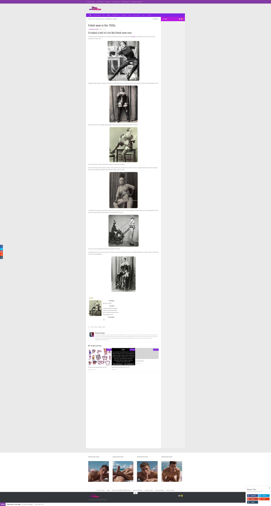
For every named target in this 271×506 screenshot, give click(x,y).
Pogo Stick (107, 1)
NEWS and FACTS (100, 19)
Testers (149, 15)
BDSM (108, 15)
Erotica (129, 15)
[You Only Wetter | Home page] (95, 8)
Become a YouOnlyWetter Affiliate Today (121, 490)
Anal (104, 15)
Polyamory (124, 15)
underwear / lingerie (111, 19)
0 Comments (155, 19)
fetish (93, 19)
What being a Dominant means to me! (120, 367)
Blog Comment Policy (137, 490)
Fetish (96, 327)
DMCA (108, 490)
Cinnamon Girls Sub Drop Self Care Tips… (97, 367)
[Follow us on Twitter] (180, 19)
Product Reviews (125, 1)
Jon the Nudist (100, 1)
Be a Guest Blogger (159, 490)
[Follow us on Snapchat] (182, 19)
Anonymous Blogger (94, 29)
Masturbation (136, 15)
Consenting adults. (139, 361)
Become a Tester (149, 490)
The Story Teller (115, 1)
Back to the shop (101, 490)
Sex (143, 15)
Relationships (115, 15)
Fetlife (103, 327)
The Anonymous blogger (136, 1)
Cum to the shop (91, 1)
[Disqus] (123, 392)
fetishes (99, 327)
